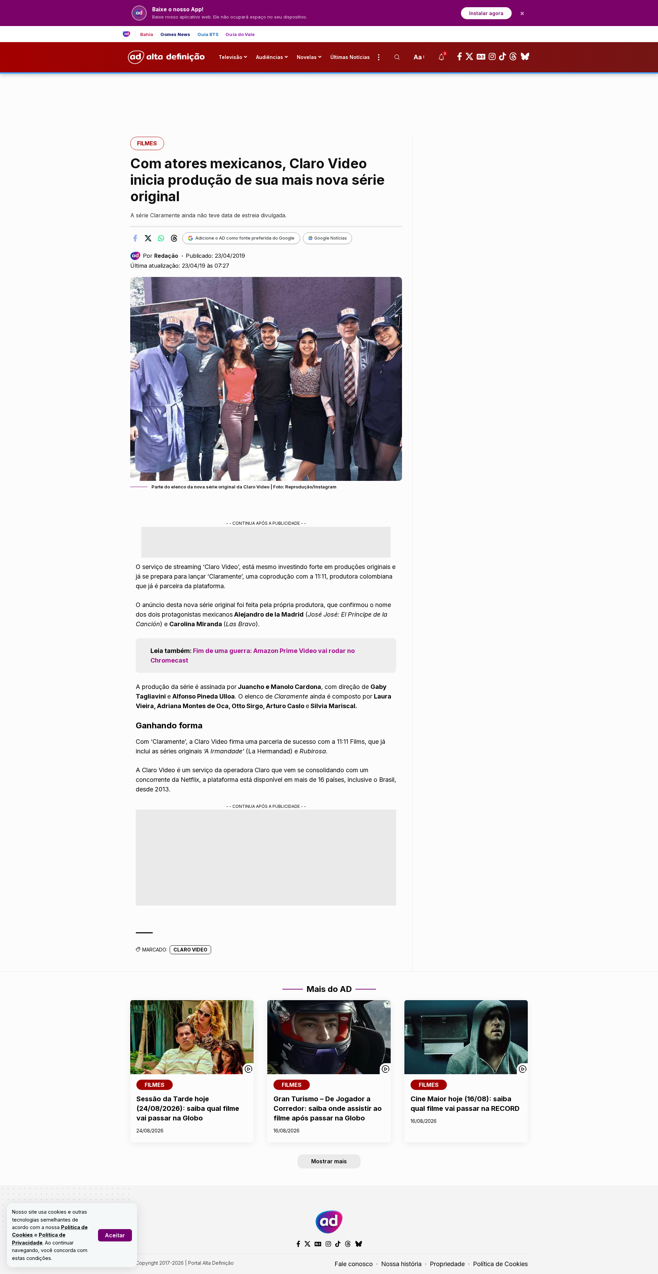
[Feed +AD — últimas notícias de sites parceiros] (129, 34)
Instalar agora (486, 13)
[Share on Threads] (174, 238)
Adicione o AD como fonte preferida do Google (244, 238)
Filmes (147, 143)
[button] (115, 1235)
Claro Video (190, 950)
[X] (469, 56)
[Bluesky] (525, 56)
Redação (166, 255)
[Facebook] (459, 56)
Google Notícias (330, 238)
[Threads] (513, 56)
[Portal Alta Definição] (329, 1222)
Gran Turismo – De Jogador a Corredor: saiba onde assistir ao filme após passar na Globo (327, 1108)
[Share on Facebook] (135, 238)
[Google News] (481, 56)
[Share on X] (148, 238)
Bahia (147, 34)
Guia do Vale (240, 34)
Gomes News (175, 34)
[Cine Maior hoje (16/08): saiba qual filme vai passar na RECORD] (466, 1037)
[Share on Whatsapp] (161, 238)
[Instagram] (492, 56)
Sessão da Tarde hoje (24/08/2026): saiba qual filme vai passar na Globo (187, 1108)
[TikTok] (502, 56)
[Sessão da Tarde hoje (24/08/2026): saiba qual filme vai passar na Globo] (192, 1037)
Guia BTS (208, 34)
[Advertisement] (329, 97)
